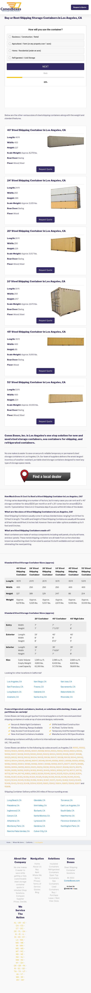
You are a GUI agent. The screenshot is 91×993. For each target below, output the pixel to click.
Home (37, 864)
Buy (37, 869)
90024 (52, 754)
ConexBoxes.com (72, 880)
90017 (14, 754)
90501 (53, 770)
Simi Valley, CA (40, 805)
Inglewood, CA (13, 811)
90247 (59, 767)
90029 (7, 757)
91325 (38, 777)
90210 (27, 767)
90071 (60, 764)
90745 (21, 773)
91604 (58, 783)
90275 (79, 767)
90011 (53, 751)
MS (22, 948)
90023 (46, 754)
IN (15, 937)
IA (16, 934)
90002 (82, 748)
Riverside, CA (67, 697)
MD (17, 943)
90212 (39, 767)
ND (17, 954)
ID (20, 934)
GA (24, 931)
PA (24, 965)
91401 (59, 780)
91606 (71, 783)
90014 (73, 751)
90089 (80, 764)
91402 (65, 780)
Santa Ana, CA (40, 697)
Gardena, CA (39, 826)
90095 (21, 767)
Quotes (37, 889)
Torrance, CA (67, 800)
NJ (22, 957)
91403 (72, 780)
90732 (7, 773)
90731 (79, 770)
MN (21, 945)
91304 (78, 773)
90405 (46, 770)
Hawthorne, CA (68, 816)
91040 (47, 773)
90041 (73, 757)
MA (21, 940)
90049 (48, 761)
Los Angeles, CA (14, 682)
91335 (64, 777)
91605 (65, 783)
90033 (27, 757)
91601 (45, 783)
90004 (14, 751)
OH (21, 963)
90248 (66, 767)
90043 (8, 761)
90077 (67, 764)
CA (17, 925)
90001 (75, 748)
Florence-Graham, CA (70, 821)
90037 (54, 757)
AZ (24, 923)
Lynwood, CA (40, 821)
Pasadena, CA (13, 805)
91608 (7, 786)
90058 (68, 761)
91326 (45, 777)
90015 (79, 751)
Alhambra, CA (13, 821)
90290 (7, 770)
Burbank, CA (39, 811)
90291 (14, 770)
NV (22, 960)
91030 (40, 773)
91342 (77, 777)
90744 (14, 773)
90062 (7, 764)
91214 (65, 773)
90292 (20, 770)
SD (23, 968)
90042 (80, 757)
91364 (40, 780)
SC (19, 968)
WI (22, 977)
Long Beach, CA (14, 692)
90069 (54, 764)
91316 (26, 777)
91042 (53, 773)
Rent (37, 872)
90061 (81, 761)
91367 (46, 780)
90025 (59, 754)
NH (17, 957)
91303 (72, 773)
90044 (14, 761)
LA (17, 940)
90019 (27, 754)
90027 (72, 754)
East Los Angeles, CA (70, 805)
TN (15, 971)
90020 (33, 754)
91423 (20, 783)
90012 (60, 751)
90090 (8, 767)
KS (19, 937)
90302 (33, 770)
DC (21, 928)
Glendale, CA (39, 800)
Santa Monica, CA (42, 816)
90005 (21, 751)
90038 (60, 757)
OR (19, 965)
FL (19, 931)
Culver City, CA (40, 831)
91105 (59, 773)
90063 (14, 764)
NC (21, 951)
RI (15, 968)
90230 (46, 767)
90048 (42, 761)
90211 (33, 767)
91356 (33, 780)
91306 (7, 777)
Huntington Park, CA (70, 826)
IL (23, 934)
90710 (66, 770)
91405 (78, 780)
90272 (72, 767)
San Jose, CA (66, 682)
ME (22, 943)
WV (17, 980)
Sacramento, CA (68, 687)
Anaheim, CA (13, 697)
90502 (59, 770)
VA (17, 974)
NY (17, 963)
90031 (14, 757)
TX (19, 971)
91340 (70, 777)
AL (15, 923)
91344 (14, 780)
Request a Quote (79, 7)
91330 (51, 777)
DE (15, 931)
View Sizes (54, 901)
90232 (52, 767)
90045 (21, 761)
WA (17, 977)
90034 (34, 757)
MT (17, 951)
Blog (37, 892)
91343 (7, 780)
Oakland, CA (39, 692)
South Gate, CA (67, 811)
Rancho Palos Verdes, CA (18, 831)
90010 (47, 751)
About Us (37, 866)
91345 (21, 780)
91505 (39, 783)
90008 (41, 751)
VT (21, 974)
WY (22, 980)
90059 (75, 761)
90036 (47, 757)
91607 (77, 783)
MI (17, 945)
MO (17, 948)
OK (15, 965)
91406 (7, 783)
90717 (72, 770)
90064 (21, 764)
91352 (27, 780)
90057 (62, 761)
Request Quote (45, 169)
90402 (40, 770)
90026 (65, 754)
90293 (27, 770)
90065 (27, 764)
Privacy (37, 881)
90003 (8, 751)
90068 (47, 764)
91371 (52, 780)
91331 (57, 777)
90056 (55, 761)
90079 (74, 764)
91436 (26, 783)
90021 (39, 754)
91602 (52, 783)
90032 (20, 757)
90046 (28, 761)
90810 (27, 773)
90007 (34, 751)
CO (21, 925)
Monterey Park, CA (15, 826)
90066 (34, 764)
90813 (34, 773)
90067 (41, 764)
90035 (40, 757)
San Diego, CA (40, 682)
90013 (66, 751)
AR (19, 923)
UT (24, 971)
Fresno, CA (39, 687)
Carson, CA (12, 816)
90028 (79, 754)
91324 (32, 777)
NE (22, 954)
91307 (14, 777)
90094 (14, 767)
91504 (33, 783)
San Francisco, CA (15, 687)
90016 (7, 754)
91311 (20, 777)
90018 (20, 754)
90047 (35, 761)
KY (23, 937)
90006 (28, 751)
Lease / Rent (53, 898)
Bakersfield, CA (68, 692)
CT (17, 928)
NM (17, 960)
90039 (67, 757)
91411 (13, 783)
